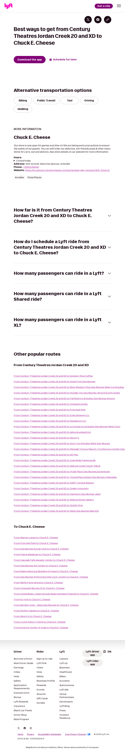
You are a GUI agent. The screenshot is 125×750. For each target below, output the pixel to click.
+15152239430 (31, 167)
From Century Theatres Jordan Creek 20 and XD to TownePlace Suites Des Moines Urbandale (65, 477)
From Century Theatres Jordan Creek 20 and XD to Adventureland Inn (52, 432)
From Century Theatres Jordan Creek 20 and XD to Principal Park (50, 409)
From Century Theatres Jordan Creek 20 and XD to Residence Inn (50, 421)
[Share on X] (88, 19)
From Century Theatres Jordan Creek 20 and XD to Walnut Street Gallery (54, 499)
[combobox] (107, 651)
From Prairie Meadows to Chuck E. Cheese (37, 554)
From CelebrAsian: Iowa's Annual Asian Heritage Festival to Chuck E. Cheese (56, 593)
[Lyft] (8, 6)
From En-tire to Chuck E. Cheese (32, 599)
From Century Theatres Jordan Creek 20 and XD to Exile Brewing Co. (51, 415)
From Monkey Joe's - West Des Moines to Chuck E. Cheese (46, 605)
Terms (20, 734)
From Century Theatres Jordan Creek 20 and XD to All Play (46, 454)
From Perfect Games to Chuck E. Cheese (36, 610)
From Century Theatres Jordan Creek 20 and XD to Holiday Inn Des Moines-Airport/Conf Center (67, 392)
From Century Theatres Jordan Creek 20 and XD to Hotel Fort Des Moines (54, 381)
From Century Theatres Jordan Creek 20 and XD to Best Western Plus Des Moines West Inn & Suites (69, 387)
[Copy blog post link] (107, 19)
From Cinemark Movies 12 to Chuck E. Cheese (39, 588)
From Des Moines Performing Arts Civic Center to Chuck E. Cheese (51, 577)
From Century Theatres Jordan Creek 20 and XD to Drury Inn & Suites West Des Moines (62, 443)
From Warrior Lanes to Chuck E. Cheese (36, 537)
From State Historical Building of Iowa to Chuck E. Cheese (46, 571)
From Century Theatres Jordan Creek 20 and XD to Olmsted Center (51, 404)
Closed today (23, 160)
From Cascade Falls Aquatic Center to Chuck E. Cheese (44, 560)
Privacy (30, 734)
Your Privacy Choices (75, 734)
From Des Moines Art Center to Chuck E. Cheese (41, 565)
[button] (118, 5)
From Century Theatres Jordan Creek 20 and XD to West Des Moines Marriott (56, 511)
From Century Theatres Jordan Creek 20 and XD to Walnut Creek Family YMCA (57, 466)
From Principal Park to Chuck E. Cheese (36, 543)
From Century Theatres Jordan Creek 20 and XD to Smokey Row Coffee (53, 376)
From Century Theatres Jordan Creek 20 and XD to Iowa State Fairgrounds (55, 460)
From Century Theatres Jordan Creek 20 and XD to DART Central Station (54, 482)
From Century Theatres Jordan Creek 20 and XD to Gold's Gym (48, 505)
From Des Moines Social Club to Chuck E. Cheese (41, 548)
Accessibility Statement (49, 734)
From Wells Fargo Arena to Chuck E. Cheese (38, 582)
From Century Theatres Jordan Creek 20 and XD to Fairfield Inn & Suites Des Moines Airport (64, 398)
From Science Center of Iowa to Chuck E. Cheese (41, 627)
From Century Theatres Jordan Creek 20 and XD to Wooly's (46, 437)
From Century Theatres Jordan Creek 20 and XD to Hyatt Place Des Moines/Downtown (62, 471)
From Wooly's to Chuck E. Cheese (33, 616)
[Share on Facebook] (98, 19)
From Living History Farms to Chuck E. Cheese (40, 622)
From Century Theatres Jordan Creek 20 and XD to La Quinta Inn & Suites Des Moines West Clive (67, 426)
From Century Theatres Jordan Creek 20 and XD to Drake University (51, 488)
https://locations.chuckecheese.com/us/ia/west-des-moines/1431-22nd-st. (67, 170)
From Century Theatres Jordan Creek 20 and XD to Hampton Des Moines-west (57, 494)
